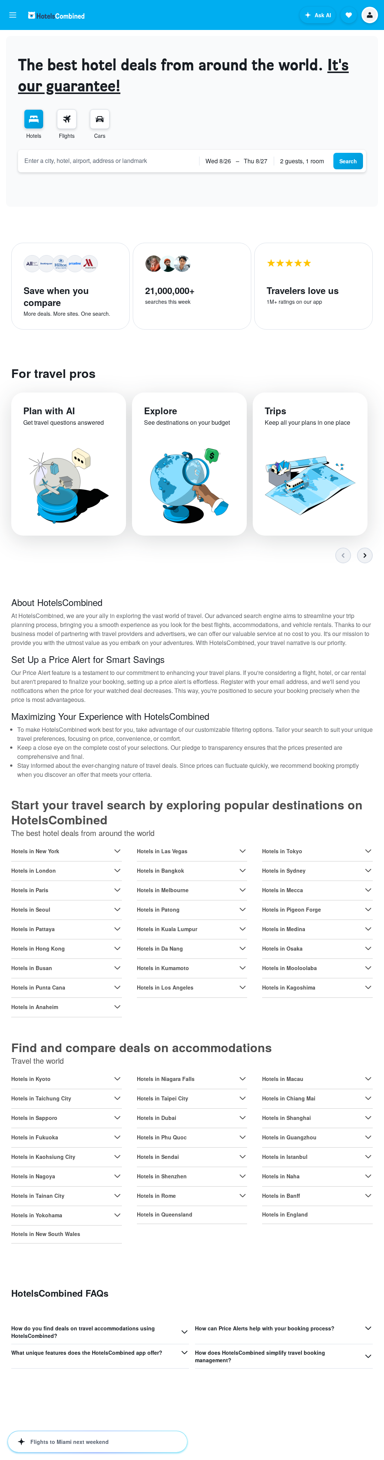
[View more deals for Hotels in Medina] (368, 928)
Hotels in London (33, 870)
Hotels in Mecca (282, 890)
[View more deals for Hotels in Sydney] (368, 870)
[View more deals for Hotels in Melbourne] (242, 889)
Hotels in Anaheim (34, 1007)
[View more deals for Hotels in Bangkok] (242, 870)
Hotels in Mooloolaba (289, 968)
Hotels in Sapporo (34, 1117)
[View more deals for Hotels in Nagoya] (117, 1176)
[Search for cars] (100, 119)
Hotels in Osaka (282, 948)
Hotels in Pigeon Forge (291, 909)
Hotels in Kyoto (31, 1078)
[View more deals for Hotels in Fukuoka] (117, 1137)
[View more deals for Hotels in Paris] (117, 889)
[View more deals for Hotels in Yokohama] (117, 1215)
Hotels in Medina (283, 929)
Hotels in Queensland (164, 1214)
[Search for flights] (66, 119)
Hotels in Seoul (30, 909)
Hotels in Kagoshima (288, 987)
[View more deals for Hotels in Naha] (368, 1176)
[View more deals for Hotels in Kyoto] (117, 1078)
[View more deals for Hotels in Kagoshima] (368, 987)
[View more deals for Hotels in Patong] (242, 909)
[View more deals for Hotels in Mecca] (368, 889)
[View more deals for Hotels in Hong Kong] (117, 948)
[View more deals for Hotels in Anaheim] (117, 1006)
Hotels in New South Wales (45, 1234)
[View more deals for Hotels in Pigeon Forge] (368, 909)
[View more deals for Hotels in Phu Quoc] (242, 1137)
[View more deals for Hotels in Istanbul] (368, 1156)
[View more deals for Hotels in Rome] (242, 1195)
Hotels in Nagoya (33, 1176)
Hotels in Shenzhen (162, 1176)
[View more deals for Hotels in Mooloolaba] (368, 967)
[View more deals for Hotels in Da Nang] (242, 948)
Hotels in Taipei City (162, 1098)
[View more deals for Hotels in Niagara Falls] (242, 1078)
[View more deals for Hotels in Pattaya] (117, 928)
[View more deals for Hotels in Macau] (368, 1078)
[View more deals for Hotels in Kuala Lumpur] (242, 928)
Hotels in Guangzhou (289, 1137)
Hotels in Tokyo (282, 851)
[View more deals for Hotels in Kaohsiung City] (117, 1156)
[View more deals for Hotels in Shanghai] (368, 1117)
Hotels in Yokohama (36, 1215)
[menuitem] (34, 124)
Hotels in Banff (281, 1195)
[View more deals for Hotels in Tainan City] (117, 1195)
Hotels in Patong (158, 909)
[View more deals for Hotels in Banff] (368, 1195)
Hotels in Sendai (158, 1156)
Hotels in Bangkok (160, 870)
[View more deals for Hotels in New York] (117, 850)
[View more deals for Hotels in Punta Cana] (117, 987)
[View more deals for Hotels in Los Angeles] (242, 987)
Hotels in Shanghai (286, 1117)
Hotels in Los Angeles (165, 987)
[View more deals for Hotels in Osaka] (368, 948)
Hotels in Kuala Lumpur (167, 929)
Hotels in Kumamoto (163, 968)
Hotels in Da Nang (160, 948)
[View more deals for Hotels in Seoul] (117, 909)
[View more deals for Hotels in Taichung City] (117, 1098)
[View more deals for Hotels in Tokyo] (368, 850)
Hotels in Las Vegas (162, 851)
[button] (12, 15)
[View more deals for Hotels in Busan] (117, 967)
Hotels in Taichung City (41, 1098)
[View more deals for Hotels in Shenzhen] (242, 1176)
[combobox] (108, 160)
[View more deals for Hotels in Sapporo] (117, 1117)
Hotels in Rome (156, 1195)
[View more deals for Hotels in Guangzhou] (368, 1137)
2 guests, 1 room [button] (302, 161)
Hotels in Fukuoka (34, 1137)
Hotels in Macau (282, 1078)
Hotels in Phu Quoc (162, 1137)
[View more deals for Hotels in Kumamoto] (242, 967)
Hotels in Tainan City (37, 1195)
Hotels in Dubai (156, 1117)
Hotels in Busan (31, 968)
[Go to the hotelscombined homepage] (56, 15)
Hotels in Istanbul (285, 1156)
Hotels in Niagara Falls (166, 1078)
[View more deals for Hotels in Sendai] (242, 1156)
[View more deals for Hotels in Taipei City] (242, 1098)
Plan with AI (49, 410)
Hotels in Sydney (284, 870)
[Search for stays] (34, 119)
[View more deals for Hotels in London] (117, 870)
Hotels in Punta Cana (38, 987)
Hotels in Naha (281, 1176)
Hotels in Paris (29, 890)
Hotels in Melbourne (163, 890)
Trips (275, 410)
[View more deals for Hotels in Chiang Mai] (368, 1098)
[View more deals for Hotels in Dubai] (242, 1117)
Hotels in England (285, 1214)
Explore (160, 410)
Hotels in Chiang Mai (288, 1098)
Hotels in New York (35, 851)
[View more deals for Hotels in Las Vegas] (242, 850)
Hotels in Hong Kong (38, 948)
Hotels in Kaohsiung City (43, 1156)
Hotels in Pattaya (33, 929)
